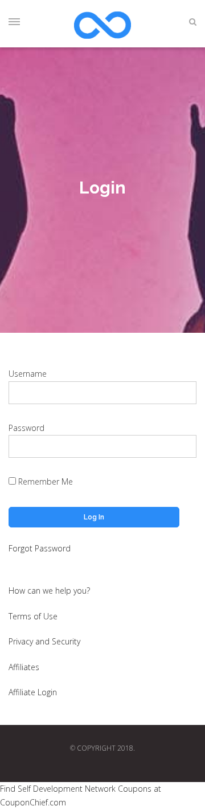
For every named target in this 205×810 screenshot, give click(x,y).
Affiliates (24, 667)
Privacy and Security (44, 641)
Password (26, 427)
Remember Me (44, 481)
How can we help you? (49, 590)
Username (28, 373)
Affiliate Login (33, 692)
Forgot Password (40, 548)
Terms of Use (33, 616)
